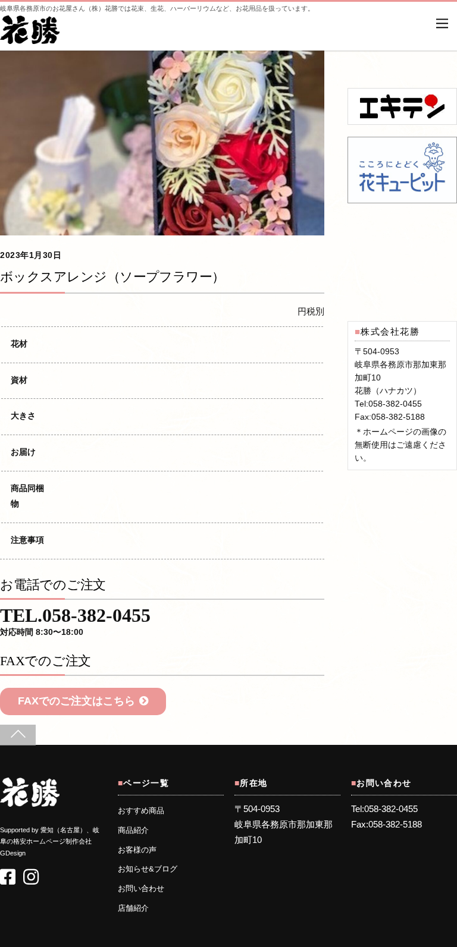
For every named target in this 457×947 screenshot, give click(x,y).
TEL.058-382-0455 (75, 623)
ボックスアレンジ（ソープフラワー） (112, 276)
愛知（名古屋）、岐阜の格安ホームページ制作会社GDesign (49, 841)
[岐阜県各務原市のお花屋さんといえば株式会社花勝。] (30, 38)
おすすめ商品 (141, 811)
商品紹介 (133, 830)
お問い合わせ (141, 889)
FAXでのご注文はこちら (76, 701)
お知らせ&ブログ (147, 869)
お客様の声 (137, 850)
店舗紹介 (133, 908)
